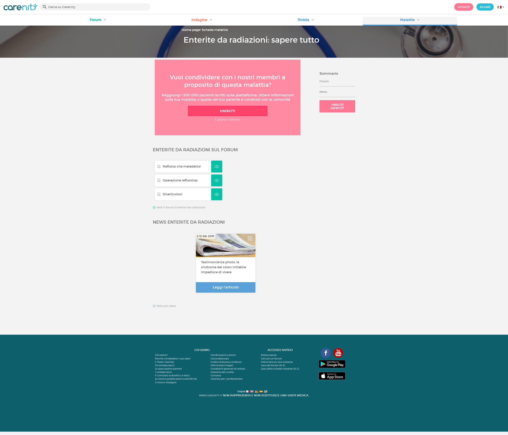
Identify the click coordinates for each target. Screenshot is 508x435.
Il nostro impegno (166, 382)
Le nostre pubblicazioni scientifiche (176, 378)
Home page (191, 30)
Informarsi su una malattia (277, 361)
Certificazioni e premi (223, 355)
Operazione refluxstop (180, 180)
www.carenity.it (210, 395)
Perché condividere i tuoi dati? (172, 358)
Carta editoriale (220, 358)
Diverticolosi (172, 194)
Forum (324, 81)
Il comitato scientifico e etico (172, 375)
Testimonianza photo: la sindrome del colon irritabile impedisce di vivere (223, 267)
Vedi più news (166, 306)
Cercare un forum (271, 358)
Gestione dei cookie (222, 372)
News (323, 92)
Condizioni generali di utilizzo (228, 368)
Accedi (485, 7)
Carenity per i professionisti (226, 378)
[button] (98, 21)
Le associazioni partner (168, 368)
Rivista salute (269, 355)
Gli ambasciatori (164, 365)
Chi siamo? (161, 355)
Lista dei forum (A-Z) (273, 365)
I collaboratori (163, 372)
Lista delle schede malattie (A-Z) (280, 368)
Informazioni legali (222, 365)
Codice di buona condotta (226, 361)
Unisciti (464, 7)
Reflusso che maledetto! (182, 166)
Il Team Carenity (164, 361)
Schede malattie (215, 30)
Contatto (216, 375)
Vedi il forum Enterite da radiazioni (180, 207)
